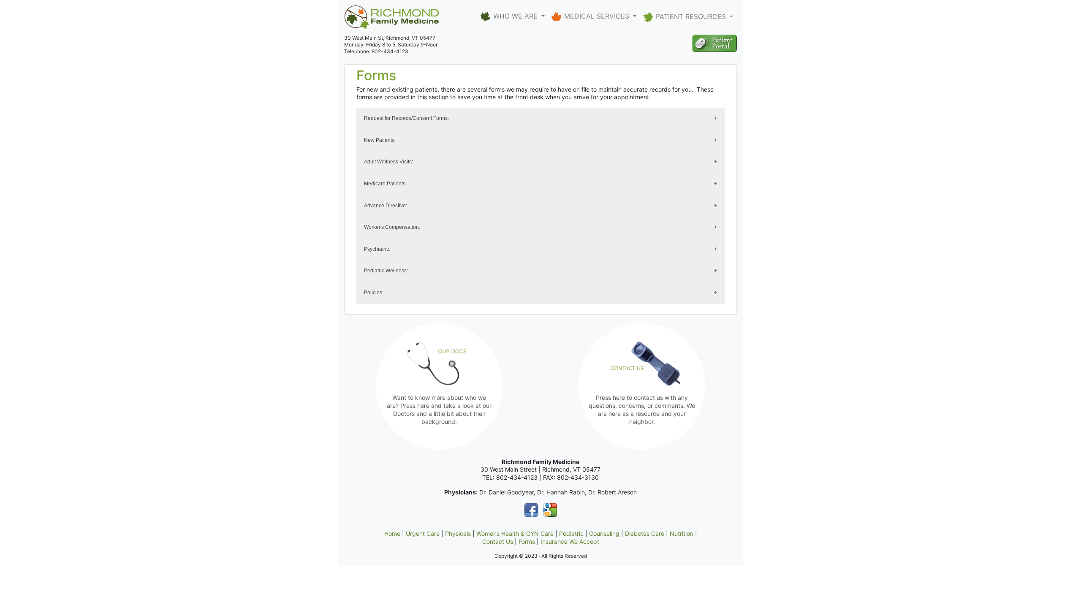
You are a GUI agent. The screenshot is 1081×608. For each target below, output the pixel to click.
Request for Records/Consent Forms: (406, 118)
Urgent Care (423, 533)
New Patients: (380, 140)
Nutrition (681, 533)
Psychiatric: (377, 249)
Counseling (604, 533)
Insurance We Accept (569, 541)
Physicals (458, 533)
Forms (527, 541)
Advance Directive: (385, 206)
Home (392, 533)
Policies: (373, 293)
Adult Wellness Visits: (388, 162)
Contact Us (497, 541)
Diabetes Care (644, 533)
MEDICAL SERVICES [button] (596, 16)
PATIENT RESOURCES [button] (691, 16)
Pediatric (571, 533)
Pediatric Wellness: (386, 271)
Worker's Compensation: (392, 227)
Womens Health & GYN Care (515, 533)
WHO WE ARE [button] (515, 16)
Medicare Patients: (385, 184)
